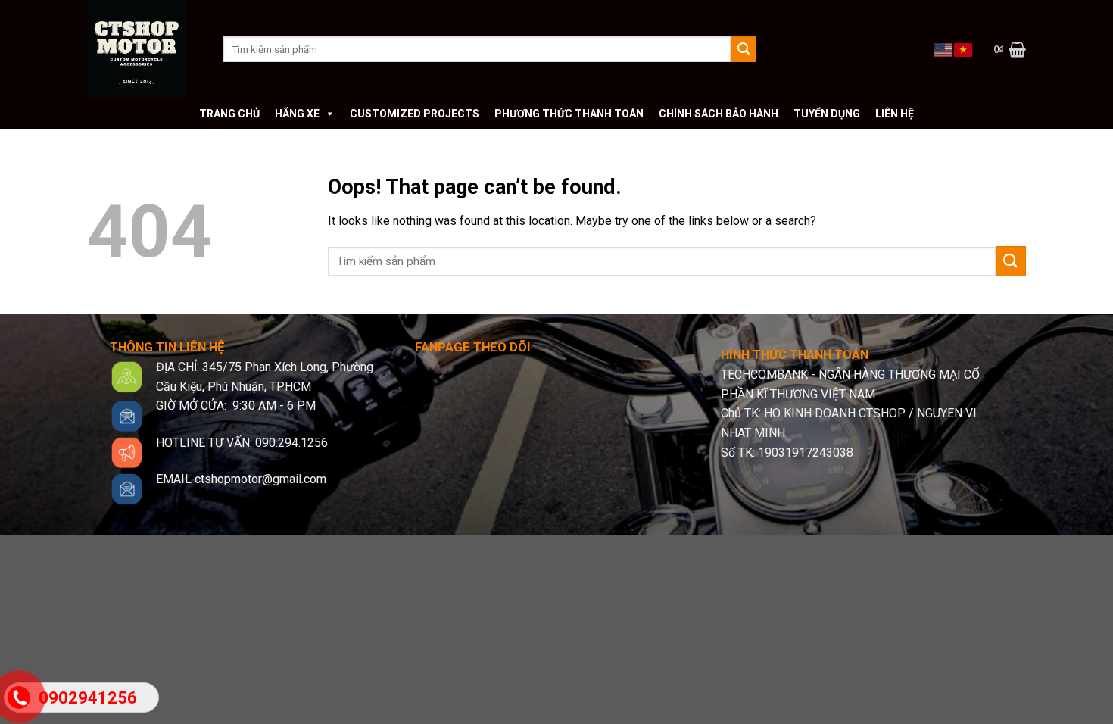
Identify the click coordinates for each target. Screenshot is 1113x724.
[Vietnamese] (964, 48)
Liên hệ (894, 114)
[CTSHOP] (144, 49)
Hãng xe (297, 114)
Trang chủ (229, 114)
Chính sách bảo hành (718, 114)
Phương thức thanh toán (569, 114)
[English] (944, 48)
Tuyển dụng (826, 114)
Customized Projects (414, 114)
